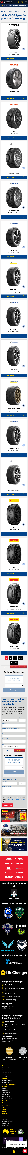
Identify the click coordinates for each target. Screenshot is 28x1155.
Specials (4, 1101)
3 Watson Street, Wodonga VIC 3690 (14, 989)
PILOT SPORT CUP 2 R (14, 408)
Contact (4, 1103)
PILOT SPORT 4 (14, 250)
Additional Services (7, 1099)
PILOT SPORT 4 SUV (14, 369)
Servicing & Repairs (7, 1092)
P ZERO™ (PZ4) (14, 607)
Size (3, 718)
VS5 (14, 131)
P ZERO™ (14, 527)
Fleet (3, 1107)
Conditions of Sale (21, 1147)
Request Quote (8, 805)
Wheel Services (6, 1097)
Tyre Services (5, 1094)
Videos (4, 1111)
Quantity (21, 718)
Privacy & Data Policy (11, 1147)
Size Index (4, 1119)
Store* (4, 744)
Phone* (11, 728)
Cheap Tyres (5, 1125)
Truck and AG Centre (8, 1084)
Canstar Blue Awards (7, 1121)
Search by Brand (6, 1072)
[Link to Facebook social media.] (14, 1151)
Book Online (6, 1105)
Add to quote (10, 58)
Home (4, 11)
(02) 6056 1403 (10, 1030)
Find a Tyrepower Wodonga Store (15, 5)
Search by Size (6, 1070)
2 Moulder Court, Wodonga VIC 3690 (15, 1026)
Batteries (4, 1088)
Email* (4, 734)
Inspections (5, 1090)
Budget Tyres (5, 1123)
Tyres (3, 1066)
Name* (4, 723)
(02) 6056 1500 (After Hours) (12, 996)
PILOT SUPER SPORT (14, 448)
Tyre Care (4, 1074)
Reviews (4, 1113)
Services (4, 1086)
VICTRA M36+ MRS (14, 91)
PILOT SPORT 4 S (14, 290)
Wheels (4, 1078)
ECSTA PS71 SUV (14, 52)
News (4, 1109)
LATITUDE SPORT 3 (14, 171)
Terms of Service (20, 799)
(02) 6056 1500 (10, 993)
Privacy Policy (10, 799)
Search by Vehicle (7, 1068)
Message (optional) (7, 786)
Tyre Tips (4, 1076)
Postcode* (5, 739)
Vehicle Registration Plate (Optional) (9, 780)
